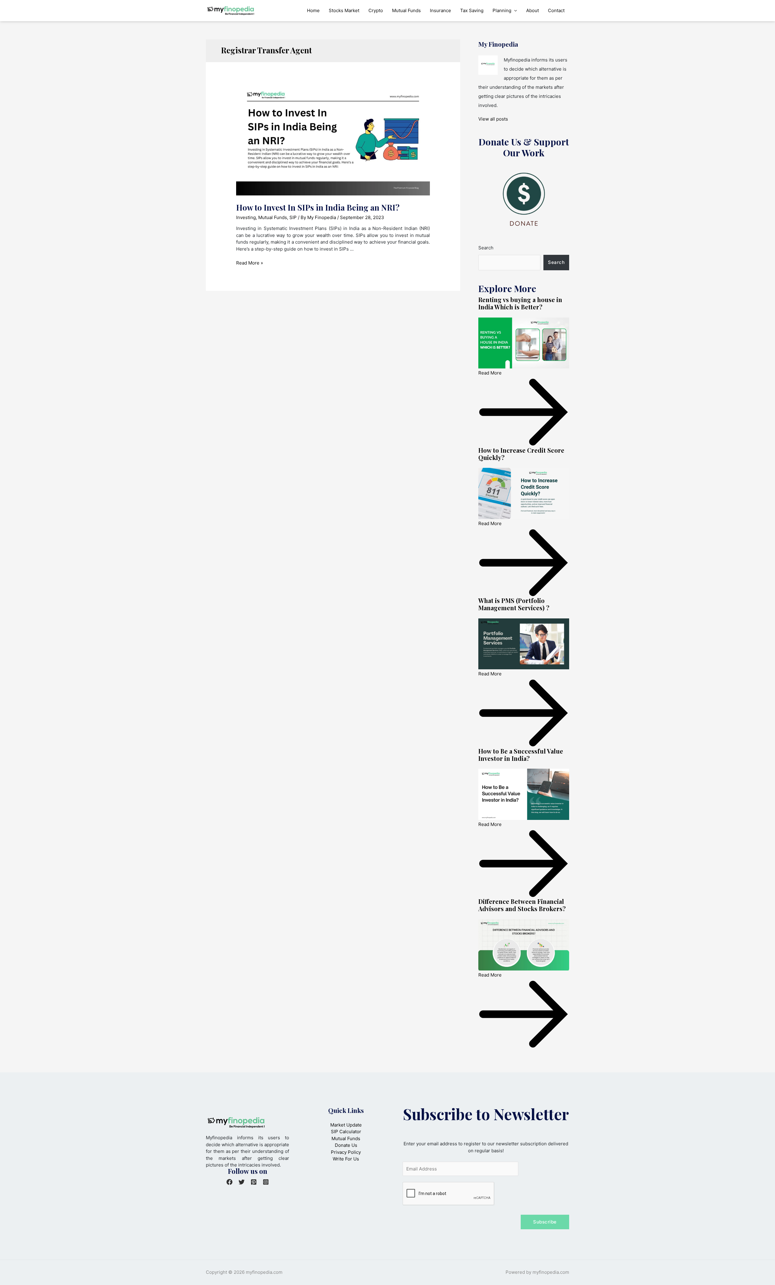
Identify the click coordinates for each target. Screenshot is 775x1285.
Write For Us (346, 1159)
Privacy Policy (346, 1152)
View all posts (493, 119)
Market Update (346, 1125)
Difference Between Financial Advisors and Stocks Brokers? (522, 905)
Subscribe (545, 1222)
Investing (246, 217)
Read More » (249, 263)
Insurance (440, 10)
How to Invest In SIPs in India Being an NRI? (318, 207)
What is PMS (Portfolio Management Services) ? (513, 604)
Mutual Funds (406, 10)
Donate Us (346, 1145)
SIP (293, 217)
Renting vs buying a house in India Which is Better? (520, 303)
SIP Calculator (346, 1131)
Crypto (375, 10)
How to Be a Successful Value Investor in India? (520, 754)
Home (313, 10)
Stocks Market (344, 10)
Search (485, 248)
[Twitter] (242, 1182)
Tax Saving (471, 10)
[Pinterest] (254, 1182)
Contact (556, 10)
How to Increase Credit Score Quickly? (521, 453)
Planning (502, 10)
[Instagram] (266, 1182)
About (532, 10)
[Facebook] (229, 1182)
